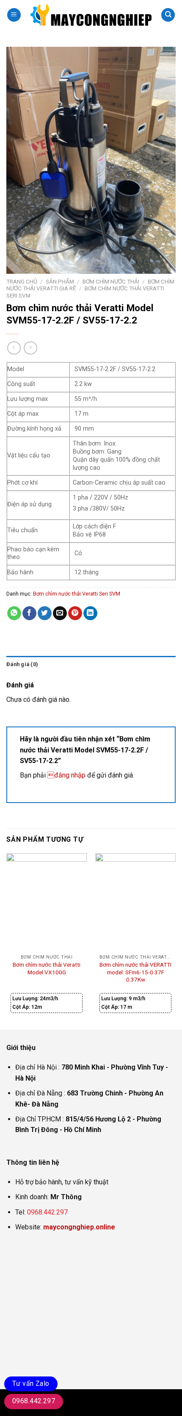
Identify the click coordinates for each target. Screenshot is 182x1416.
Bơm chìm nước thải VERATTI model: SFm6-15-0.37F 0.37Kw (135, 972)
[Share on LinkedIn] (90, 613)
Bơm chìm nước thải (111, 281)
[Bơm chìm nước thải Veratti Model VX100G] (46, 901)
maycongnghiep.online (79, 1227)
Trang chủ (21, 281)
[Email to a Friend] (60, 613)
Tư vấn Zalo (31, 1383)
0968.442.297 (47, 1212)
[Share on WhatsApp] (14, 613)
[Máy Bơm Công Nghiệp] (91, 15)
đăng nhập (66, 775)
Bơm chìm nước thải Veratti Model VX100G (46, 968)
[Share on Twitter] (45, 613)
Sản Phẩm (60, 281)
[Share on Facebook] (29, 613)
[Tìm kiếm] (168, 15)
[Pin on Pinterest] (75, 613)
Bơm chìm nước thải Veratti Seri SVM (76, 593)
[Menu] (14, 15)
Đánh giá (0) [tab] (22, 664)
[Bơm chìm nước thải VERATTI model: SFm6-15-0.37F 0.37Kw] (135, 901)
